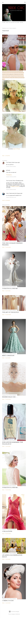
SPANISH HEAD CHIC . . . (9, 397)
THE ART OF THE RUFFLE (10, 312)
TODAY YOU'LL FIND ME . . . (10, 487)
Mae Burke (17, 614)
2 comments (7, 446)
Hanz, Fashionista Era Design (13, 193)
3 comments (7, 290)
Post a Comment (6, 200)
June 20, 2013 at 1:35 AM (11, 166)
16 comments (8, 533)
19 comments (8, 399)
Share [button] (3, 155)
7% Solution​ (9, 174)
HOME (3, 22)
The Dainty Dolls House (11, 162)
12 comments (8, 247)
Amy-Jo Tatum (16, 148)
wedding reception (15, 186)
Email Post (7, 155)
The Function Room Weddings (13, 180)
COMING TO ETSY (8, 600)
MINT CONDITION (8, 355)
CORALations (7, 531)
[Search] (25, 2)
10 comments (8, 489)
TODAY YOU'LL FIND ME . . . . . (11, 288)
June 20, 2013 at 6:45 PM (11, 176)
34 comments (8, 314)
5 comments (7, 357)
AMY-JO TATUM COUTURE (12, 22)
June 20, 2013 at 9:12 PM (11, 189)
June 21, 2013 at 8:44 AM (11, 197)
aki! (7, 170)
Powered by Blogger (15, 611)
